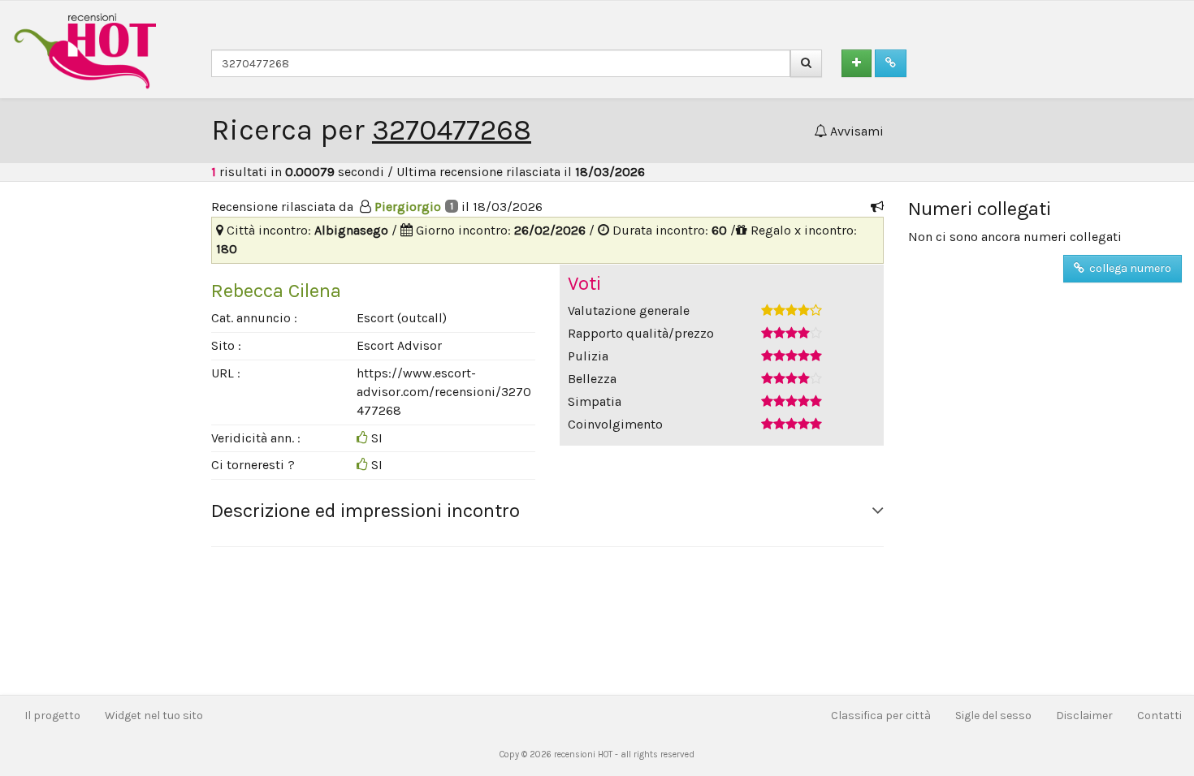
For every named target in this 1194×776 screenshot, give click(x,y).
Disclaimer (1084, 715)
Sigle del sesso (993, 715)
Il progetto (52, 715)
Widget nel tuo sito (154, 715)
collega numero (1127, 268)
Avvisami (855, 131)
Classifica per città (881, 715)
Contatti (1159, 715)
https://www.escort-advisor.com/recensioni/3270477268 (444, 391)
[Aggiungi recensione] (856, 63)
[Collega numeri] (890, 63)
